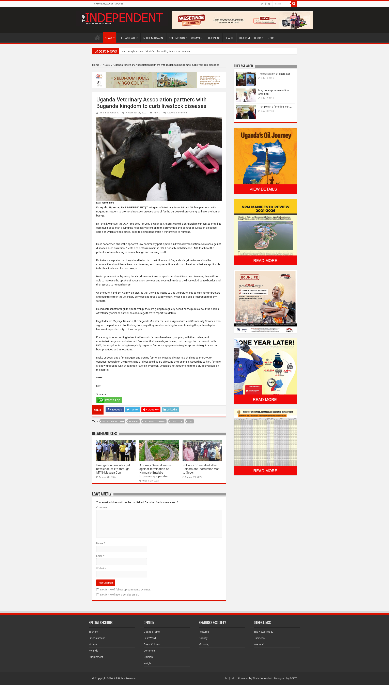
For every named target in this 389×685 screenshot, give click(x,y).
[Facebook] (265, 3)
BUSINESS (214, 38)
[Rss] (262, 3)
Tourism (93, 631)
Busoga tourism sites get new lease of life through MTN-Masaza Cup (113, 468)
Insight (148, 663)
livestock (176, 421)
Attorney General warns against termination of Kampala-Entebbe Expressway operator (155, 470)
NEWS (108, 38)
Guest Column (152, 644)
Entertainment (97, 638)
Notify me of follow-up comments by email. (125, 589)
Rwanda (93, 650)
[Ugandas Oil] (265, 160)
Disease (133, 421)
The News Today (263, 631)
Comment (102, 507)
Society (203, 638)
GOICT (293, 678)
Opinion (148, 656)
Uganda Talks (152, 631)
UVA (190, 421)
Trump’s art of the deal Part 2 (275, 106)
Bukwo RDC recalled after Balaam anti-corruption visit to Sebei (201, 468)
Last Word (150, 638)
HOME (97, 37)
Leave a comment (177, 112)
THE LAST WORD (128, 38)
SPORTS (259, 38)
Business (259, 638)
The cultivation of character (274, 73)
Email (100, 555)
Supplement (96, 656)
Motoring (204, 644)
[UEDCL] (265, 371)
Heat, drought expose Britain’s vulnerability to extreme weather (155, 51)
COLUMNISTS (177, 38)
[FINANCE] (265, 442)
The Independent (109, 112)
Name (100, 543)
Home (95, 64)
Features (204, 631)
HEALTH (229, 38)
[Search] (294, 4)
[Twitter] (269, 3)
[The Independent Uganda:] (122, 18)
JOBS (271, 38)
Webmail (259, 644)
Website (101, 568)
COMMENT (197, 38)
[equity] (265, 301)
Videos (93, 644)
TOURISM (244, 38)
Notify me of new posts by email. (119, 594)
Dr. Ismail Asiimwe (154, 421)
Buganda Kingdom (113, 421)
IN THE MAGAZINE (153, 38)
